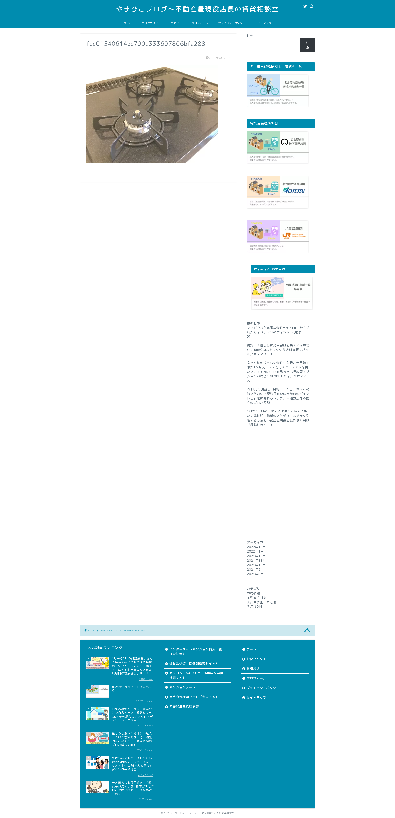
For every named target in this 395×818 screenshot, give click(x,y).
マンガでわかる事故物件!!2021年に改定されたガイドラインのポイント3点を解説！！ (278, 332)
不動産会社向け (258, 598)
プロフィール (200, 23)
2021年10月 (256, 565)
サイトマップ (263, 23)
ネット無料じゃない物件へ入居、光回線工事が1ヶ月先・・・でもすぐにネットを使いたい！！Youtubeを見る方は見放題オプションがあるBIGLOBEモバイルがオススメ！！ (278, 372)
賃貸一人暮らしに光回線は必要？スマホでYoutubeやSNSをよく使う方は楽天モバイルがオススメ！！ (278, 349)
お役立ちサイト (151, 23)
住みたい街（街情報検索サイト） (194, 663)
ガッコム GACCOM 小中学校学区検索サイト (196, 675)
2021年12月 (256, 556)
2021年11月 (256, 560)
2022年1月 (255, 551)
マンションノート (182, 687)
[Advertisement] (281, 476)
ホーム (128, 23)
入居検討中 (255, 607)
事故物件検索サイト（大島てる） (194, 697)
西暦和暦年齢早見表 (184, 706)
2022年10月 (256, 547)
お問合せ (176, 23)
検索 (250, 36)
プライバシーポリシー (231, 23)
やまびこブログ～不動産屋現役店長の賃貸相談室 (197, 9)
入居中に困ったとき (261, 602)
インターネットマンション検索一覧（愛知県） (195, 651)
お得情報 (253, 593)
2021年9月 (255, 569)
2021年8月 (255, 574)
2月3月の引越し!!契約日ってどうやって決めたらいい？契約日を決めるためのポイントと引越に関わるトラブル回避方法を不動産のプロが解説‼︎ (278, 396)
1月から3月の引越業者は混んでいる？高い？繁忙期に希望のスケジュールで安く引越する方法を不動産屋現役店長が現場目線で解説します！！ (278, 418)
